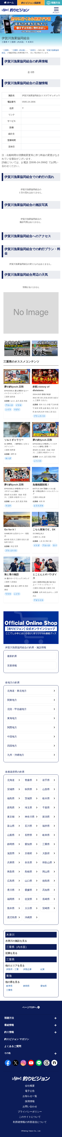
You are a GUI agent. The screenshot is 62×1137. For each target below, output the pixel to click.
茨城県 (28, 798)
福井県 (46, 825)
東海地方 (12, 718)
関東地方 (12, 700)
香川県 (10, 889)
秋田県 (28, 789)
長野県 (28, 835)
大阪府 (46, 853)
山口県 (28, 880)
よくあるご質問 (12, 1046)
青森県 (28, 780)
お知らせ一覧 (30, 1096)
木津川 (30, 42)
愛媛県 (28, 889)
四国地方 (12, 745)
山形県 (46, 789)
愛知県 (28, 844)
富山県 (10, 825)
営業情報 (12, 665)
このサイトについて (30, 1116)
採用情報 (30, 1101)
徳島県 (46, 880)
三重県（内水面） (17, 42)
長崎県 (46, 899)
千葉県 (46, 807)
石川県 (28, 825)
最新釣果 (12, 656)
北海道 (10, 780)
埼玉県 (28, 807)
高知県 (46, 889)
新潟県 (46, 816)
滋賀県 (10, 853)
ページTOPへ (29, 1007)
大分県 (28, 908)
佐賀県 (28, 899)
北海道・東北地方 (17, 690)
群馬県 (10, 807)
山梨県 (10, 835)
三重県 (4, 42)
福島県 (10, 798)
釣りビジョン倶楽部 (30, 3)
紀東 (42, 969)
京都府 (28, 853)
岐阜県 (46, 835)
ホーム (10, 2)
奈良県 (28, 862)
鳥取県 (10, 871)
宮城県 (10, 789)
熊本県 (10, 908)
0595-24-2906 (28, 102)
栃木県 (46, 798)
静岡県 (10, 844)
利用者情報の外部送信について (30, 1122)
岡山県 (46, 871)
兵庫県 (10, 862)
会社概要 (30, 1085)
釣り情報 (9, 1032)
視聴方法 (55, 2)
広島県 (10, 880)
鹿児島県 (12, 917)
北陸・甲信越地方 (17, 709)
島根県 (28, 871)
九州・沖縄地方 (15, 754)
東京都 (10, 816)
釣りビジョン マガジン (16, 1039)
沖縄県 (28, 917)
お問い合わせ (30, 1106)
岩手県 (46, 780)
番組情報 (9, 1025)
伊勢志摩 (27, 969)
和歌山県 (47, 862)
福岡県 (10, 899)
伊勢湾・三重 (12, 969)
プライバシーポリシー (30, 1111)
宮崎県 (46, 908)
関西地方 (12, 727)
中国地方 (12, 736)
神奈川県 (29, 816)
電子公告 (30, 1091)
